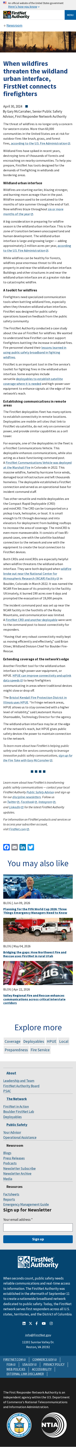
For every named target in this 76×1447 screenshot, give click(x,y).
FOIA (9, 1364)
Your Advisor (12, 1132)
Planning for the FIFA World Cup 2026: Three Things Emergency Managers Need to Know (35, 911)
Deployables (33, 1041)
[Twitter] (30, 846)
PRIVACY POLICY (53, 1364)
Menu (70, 15)
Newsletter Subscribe (19, 1168)
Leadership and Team (18, 1080)
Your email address (18, 1219)
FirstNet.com (17, 829)
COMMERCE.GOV (43, 1359)
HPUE (51, 1041)
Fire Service (40, 1049)
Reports (9, 1199)
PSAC (7, 1091)
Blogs (7, 1153)
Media (7, 1179)
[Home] (16, 17)
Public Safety (16, 1124)
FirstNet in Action (16, 1106)
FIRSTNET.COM (13, 1359)
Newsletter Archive (17, 1173)
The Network (16, 1099)
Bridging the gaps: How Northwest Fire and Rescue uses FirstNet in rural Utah (34, 954)
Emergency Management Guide (26, 1204)
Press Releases (14, 1158)
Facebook (27, 802)
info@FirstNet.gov (38, 1335)
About (11, 1073)
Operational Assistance (19, 1137)
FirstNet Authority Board (21, 1086)
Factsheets (11, 1194)
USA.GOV (28, 1364)
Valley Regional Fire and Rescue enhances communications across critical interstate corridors (34, 999)
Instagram (45, 802)
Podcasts (10, 1163)
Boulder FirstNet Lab (18, 1111)
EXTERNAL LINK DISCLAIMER (25, 1374)
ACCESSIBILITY (41, 1369)
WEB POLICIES (15, 1369)
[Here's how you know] (38, 5)
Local (63, 1041)
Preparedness (16, 1049)
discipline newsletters (26, 797)
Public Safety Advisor (40, 792)
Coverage (12, 1041)
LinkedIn (14, 807)
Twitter (11, 802)
